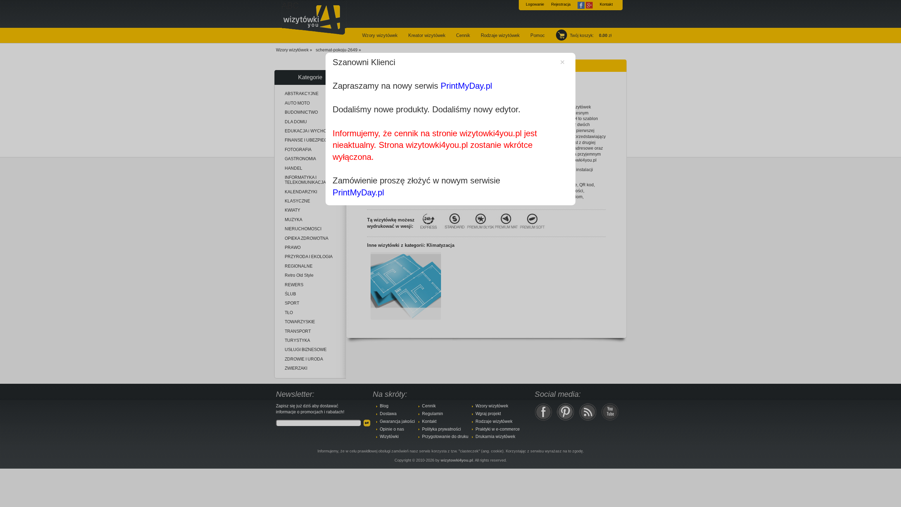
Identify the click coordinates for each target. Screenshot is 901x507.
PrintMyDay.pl (466, 85)
